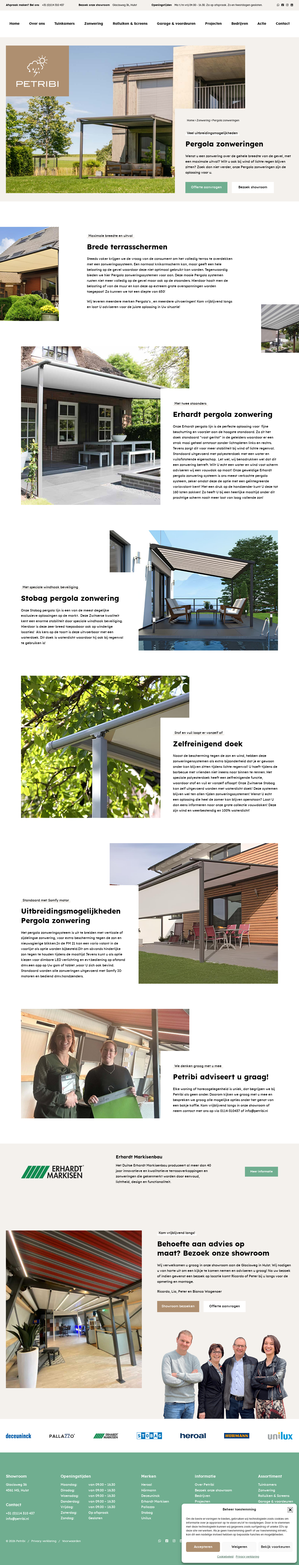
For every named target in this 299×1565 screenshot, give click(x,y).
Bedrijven (239, 23)
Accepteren (203, 1547)
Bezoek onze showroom (213, 1490)
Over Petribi (204, 1484)
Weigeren (239, 1547)
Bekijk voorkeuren (275, 1547)
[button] (290, 1510)
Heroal (146, 1484)
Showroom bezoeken (178, 1306)
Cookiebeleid (225, 1556)
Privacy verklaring (247, 1556)
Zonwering (93, 23)
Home (14, 23)
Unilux (146, 1518)
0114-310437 (230, 1111)
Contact (283, 23)
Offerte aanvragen (206, 187)
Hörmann (148, 1490)
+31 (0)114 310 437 (53, 5)
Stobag (147, 1512)
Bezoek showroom (252, 187)
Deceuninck (150, 1496)
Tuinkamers (64, 23)
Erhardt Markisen (155, 1501)
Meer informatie (261, 1171)
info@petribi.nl (17, 1519)
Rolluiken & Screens (130, 23)
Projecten (213, 23)
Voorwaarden (71, 1541)
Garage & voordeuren (176, 23)
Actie (261, 23)
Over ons (37, 23)
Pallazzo (148, 1507)
